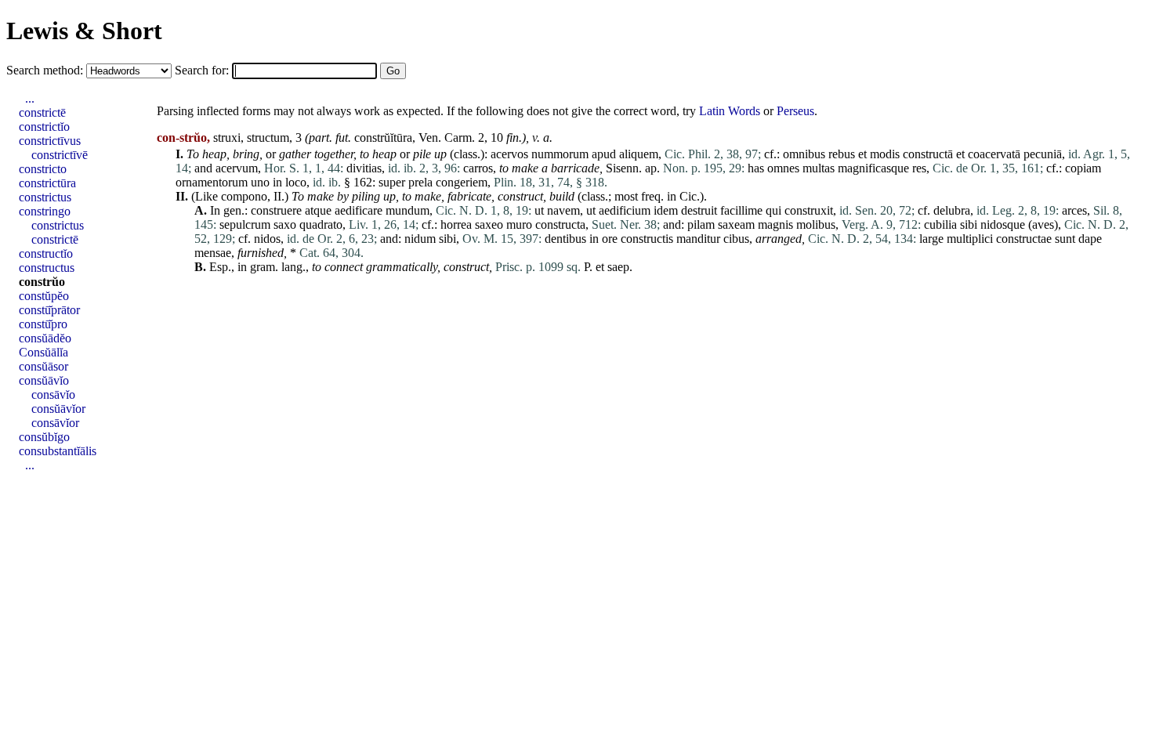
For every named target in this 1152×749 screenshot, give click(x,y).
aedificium (624, 210)
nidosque (1002, 224)
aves (1043, 224)
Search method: (46, 70)
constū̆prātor (49, 310)
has (756, 168)
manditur (698, 238)
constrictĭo (44, 126)
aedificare (358, 210)
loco (295, 182)
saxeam (736, 224)
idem (666, 210)
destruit (699, 210)
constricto (43, 168)
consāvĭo (53, 394)
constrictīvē (59, 154)
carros (478, 168)
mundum (407, 210)
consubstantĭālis (57, 451)
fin (512, 137)
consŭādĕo (45, 338)
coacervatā (994, 154)
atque (318, 210)
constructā (928, 154)
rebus (841, 154)
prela (420, 182)
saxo (285, 224)
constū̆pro (43, 324)
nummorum (560, 154)
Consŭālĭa (43, 352)
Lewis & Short (84, 30)
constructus (46, 267)
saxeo (489, 224)
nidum (420, 238)
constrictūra (47, 183)
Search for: (203, 70)
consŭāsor (43, 366)
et (862, 154)
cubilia (940, 224)
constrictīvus (50, 140)
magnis (775, 224)
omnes (783, 168)
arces (1074, 210)
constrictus (45, 197)
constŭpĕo (44, 295)
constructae (1024, 238)
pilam (701, 224)
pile (422, 154)
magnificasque (873, 168)
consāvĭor (55, 422)
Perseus (795, 111)
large (931, 238)
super (392, 182)
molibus (815, 224)
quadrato (320, 224)
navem (563, 210)
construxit (808, 210)
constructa (560, 224)
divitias (364, 168)
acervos (509, 154)
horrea (456, 224)
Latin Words (729, 111)
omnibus (804, 154)
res (919, 168)
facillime (741, 210)
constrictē (42, 112)
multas (818, 168)
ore (610, 238)
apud (604, 154)
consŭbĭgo (44, 436)
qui (773, 210)
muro (519, 224)
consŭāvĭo (44, 380)
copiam (1083, 168)
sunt (1065, 238)
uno (260, 182)
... (29, 98)
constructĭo (46, 253)
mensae (212, 252)
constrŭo (42, 281)
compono (244, 196)
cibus (736, 238)
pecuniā (1042, 154)
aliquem (638, 154)
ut (539, 210)
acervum (237, 168)
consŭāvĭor (58, 408)
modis (885, 154)
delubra (951, 210)
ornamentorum (212, 182)
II (277, 196)
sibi (968, 224)
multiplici (970, 238)
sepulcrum (244, 224)
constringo (45, 211)
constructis (647, 238)
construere (276, 210)
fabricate (469, 196)
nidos (267, 238)
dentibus (565, 238)
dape (1090, 238)
